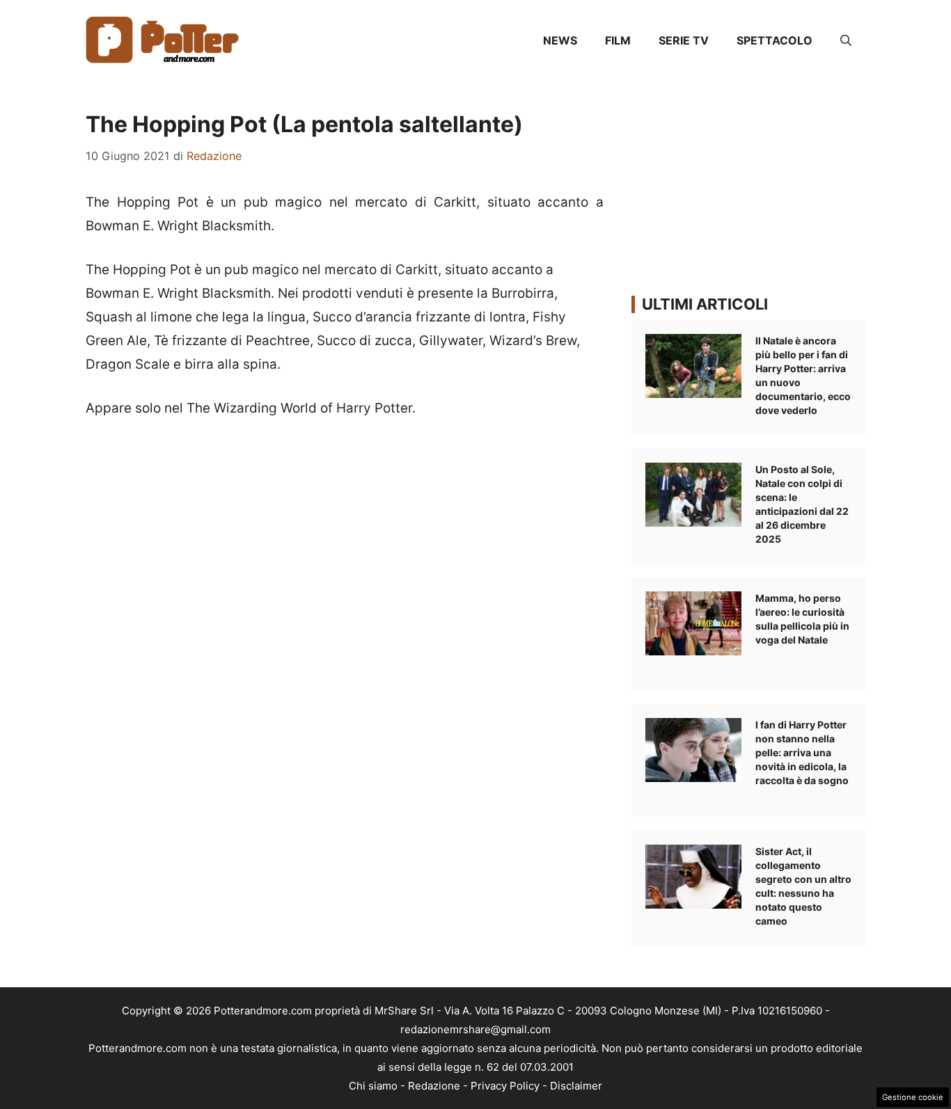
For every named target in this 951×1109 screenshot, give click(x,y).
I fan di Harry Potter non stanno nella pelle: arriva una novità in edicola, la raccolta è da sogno (802, 752)
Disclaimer (576, 1085)
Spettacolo (774, 40)
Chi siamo (373, 1085)
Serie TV (684, 40)
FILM (618, 40)
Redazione (434, 1085)
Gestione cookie (912, 1097)
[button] (845, 40)
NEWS (560, 40)
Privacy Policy (505, 1085)
